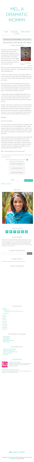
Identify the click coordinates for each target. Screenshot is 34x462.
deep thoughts (19, 161)
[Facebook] (7, 232)
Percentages (5, 354)
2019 (4, 308)
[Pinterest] (15, 232)
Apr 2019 (6, 313)
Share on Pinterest (17, 172)
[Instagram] (19, 232)
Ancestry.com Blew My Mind (17, 42)
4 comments (23, 159)
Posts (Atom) (8, 183)
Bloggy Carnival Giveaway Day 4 (14, 362)
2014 (4, 319)
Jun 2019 (6, 309)
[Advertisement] (17, 393)
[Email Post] (27, 159)
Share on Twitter (17, 168)
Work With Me (25, 32)
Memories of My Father (7, 353)
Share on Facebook (17, 164)
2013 (4, 321)
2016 (4, 316)
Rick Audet (28, 62)
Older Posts (28, 180)
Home (6, 32)
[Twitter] (11, 232)
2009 (4, 327)
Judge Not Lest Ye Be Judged (8, 350)
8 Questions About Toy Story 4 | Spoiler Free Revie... (14, 311)
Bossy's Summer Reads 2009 (8, 340)
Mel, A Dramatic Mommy (17, 14)
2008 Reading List (6, 341)
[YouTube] (27, 232)
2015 (4, 318)
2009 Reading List (6, 339)
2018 (4, 315)
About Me (14, 32)
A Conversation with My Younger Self (10, 351)
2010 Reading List (6, 337)
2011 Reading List (6, 336)
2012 (4, 322)
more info (23, 64)
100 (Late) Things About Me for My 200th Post (10, 369)
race (23, 161)
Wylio (31, 65)
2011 (4, 324)
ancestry (14, 161)
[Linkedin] (23, 232)
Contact (17, 33)
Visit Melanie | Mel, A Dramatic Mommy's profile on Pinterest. (13, 261)
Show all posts (26, 39)
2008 (4, 329)
